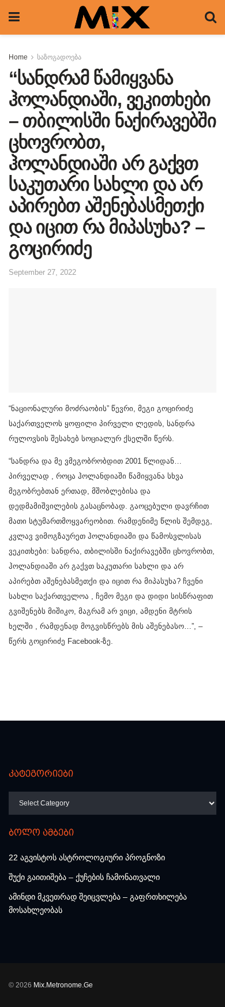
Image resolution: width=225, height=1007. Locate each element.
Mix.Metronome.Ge (63, 985)
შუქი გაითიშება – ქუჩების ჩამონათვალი (84, 877)
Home (18, 57)
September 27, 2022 (42, 272)
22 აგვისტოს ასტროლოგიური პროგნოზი (87, 857)
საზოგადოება (59, 57)
